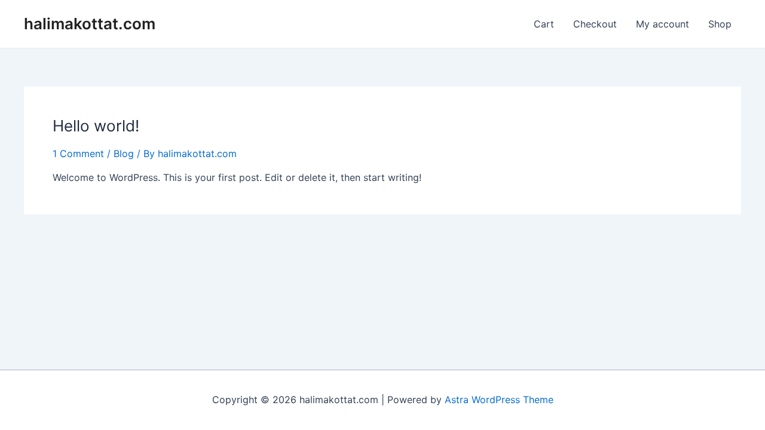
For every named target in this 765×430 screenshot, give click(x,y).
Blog (124, 153)
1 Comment (78, 153)
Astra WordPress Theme (499, 400)
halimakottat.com (89, 23)
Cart (544, 24)
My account (662, 24)
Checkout (595, 24)
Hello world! (96, 125)
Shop (720, 24)
